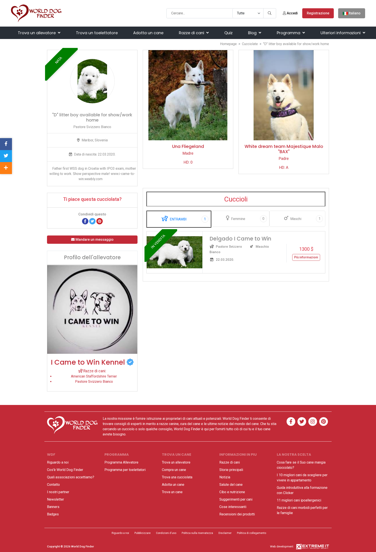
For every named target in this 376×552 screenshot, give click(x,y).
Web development (281, 546)
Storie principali (231, 470)
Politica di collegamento (251, 533)
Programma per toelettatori (125, 470)
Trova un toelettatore (97, 33)
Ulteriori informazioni (341, 33)
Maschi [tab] (305, 219)
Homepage (228, 44)
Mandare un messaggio (94, 239)
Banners (53, 507)
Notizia (224, 477)
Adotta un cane (148, 33)
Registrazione (318, 13)
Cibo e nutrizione (232, 492)
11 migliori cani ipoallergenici (299, 500)
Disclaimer (225, 533)
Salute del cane (231, 485)
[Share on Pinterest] (99, 221)
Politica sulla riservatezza (197, 533)
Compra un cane (174, 470)
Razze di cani (192, 33)
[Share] (6, 168)
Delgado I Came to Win (240, 238)
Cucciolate (250, 44)
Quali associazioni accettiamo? (70, 477)
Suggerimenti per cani (235, 499)
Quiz (228, 33)
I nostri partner (58, 492)
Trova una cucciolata (177, 477)
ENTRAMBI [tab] (187, 219)
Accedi (292, 13)
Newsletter (55, 499)
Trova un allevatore (37, 33)
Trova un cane (172, 492)
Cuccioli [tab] (236, 199)
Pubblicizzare (142, 533)
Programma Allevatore (121, 462)
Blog (253, 33)
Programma (289, 33)
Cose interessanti (232, 507)
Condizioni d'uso (166, 533)
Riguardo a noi (58, 462)
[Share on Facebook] (85, 221)
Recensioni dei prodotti (237, 514)
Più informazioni (306, 257)
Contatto (53, 485)
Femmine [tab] (247, 219)
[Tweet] (92, 221)
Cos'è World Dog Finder (65, 470)
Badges (53, 514)
